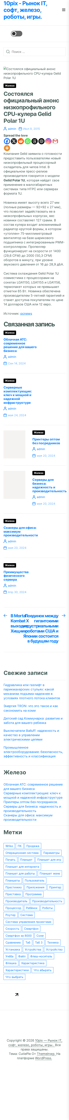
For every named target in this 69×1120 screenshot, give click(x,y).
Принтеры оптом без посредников (46, 441)
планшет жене (50, 873)
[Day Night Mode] (13, 33)
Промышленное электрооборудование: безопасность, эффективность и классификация (33, 752)
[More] (7, 148)
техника (53, 942)
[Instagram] (48, 141)
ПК (20, 846)
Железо (10, 85)
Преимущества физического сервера (16, 575)
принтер (55, 887)
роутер (10, 915)
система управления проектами (28, 922)
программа (33, 894)
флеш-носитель (41, 956)
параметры (51, 853)
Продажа (32, 846)
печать (10, 859)
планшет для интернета (22, 866)
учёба (9, 956)
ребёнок (32, 908)
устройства (33, 949)
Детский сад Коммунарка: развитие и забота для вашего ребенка (33, 721)
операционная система (22, 853)
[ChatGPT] (41, 141)
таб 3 (38, 942)
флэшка (10, 963)
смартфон (31, 928)
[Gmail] (55, 141)
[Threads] (34, 141)
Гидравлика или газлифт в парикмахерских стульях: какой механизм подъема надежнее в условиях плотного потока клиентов (32, 691)
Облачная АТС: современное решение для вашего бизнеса (20, 345)
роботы (47, 908)
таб (27, 942)
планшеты (12, 880)
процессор (13, 908)
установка (12, 949)
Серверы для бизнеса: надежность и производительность (49, 485)
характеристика (32, 963)
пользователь (34, 880)
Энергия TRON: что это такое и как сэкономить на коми (31, 708)
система (26, 915)
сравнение (13, 942)
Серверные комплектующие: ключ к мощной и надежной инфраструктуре (18, 395)
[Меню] (63, 10)
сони (40, 935)
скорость (12, 928)
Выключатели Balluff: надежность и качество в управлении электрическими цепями (31, 735)
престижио (13, 887)
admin (12, 128)
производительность (47, 901)
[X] (14, 141)
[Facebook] (7, 141)
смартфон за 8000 (18, 935)
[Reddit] (21, 141)
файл (21, 956)
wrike (9, 846)
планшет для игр (49, 859)
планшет (26, 859)
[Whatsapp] (28, 141)
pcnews (26, 313)
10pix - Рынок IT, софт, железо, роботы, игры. (25, 10)
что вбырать (42, 970)
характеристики (17, 970)
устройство (54, 949)
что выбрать (14, 977)
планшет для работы (20, 873)
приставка (13, 894)
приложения (35, 887)
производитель (16, 901)
